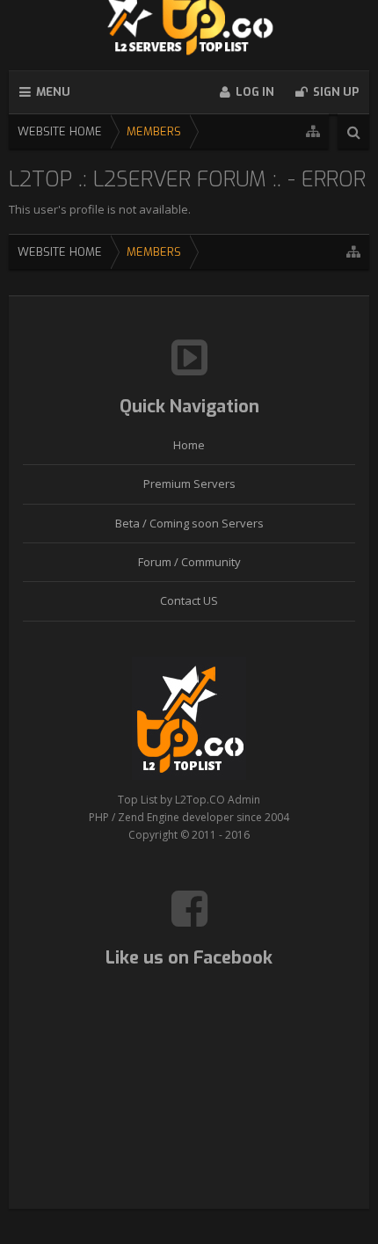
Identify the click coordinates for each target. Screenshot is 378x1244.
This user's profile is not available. (100, 209)
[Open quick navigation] (313, 131)
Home (189, 445)
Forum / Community (189, 562)
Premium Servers (189, 483)
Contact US (189, 600)
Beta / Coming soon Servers (189, 523)
